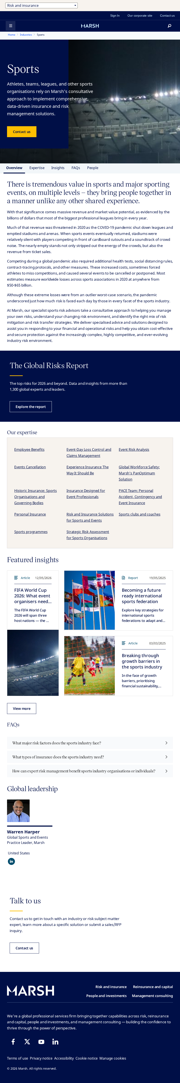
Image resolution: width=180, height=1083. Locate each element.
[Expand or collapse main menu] (10, 26)
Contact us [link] (167, 15)
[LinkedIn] (55, 1041)
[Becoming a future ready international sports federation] (89, 600)
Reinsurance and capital (153, 986)
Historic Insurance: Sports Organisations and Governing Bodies (35, 496)
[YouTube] (41, 1041)
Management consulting (152, 995)
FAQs (76, 167)
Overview (14, 167)
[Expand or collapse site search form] (169, 26)
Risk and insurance (111, 986)
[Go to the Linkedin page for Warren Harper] (11, 861)
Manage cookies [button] (112, 1058)
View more (21, 708)
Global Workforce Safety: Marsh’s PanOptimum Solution (139, 473)
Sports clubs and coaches (139, 514)
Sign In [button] (115, 15)
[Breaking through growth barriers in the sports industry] (89, 665)
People (92, 167)
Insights (58, 167)
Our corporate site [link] (140, 15)
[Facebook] (13, 1041)
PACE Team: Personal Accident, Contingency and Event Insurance (140, 496)
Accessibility (64, 1058)
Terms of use (17, 1058)
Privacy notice (41, 1058)
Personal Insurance (30, 514)
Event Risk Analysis (134, 449)
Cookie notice (87, 1058)
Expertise (37, 167)
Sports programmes (30, 531)
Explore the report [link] (31, 406)
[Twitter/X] (27, 1041)
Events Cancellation (30, 467)
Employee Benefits (29, 449)
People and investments (106, 995)
